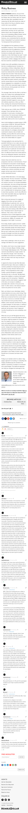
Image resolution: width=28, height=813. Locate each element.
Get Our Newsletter (6, 782)
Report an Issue (5, 792)
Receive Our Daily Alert (7, 784)
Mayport (21, 374)
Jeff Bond (3, 498)
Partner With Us (10, 805)
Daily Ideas (24, 379)
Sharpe (16, 59)
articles (3, 387)
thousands (4, 220)
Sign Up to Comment (6, 787)
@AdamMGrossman (6, 385)
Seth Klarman (12, 250)
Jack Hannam (4, 515)
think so (23, 229)
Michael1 (5, 692)
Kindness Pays (8, 401)
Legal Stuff (3, 805)
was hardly (7, 141)
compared (8, 83)
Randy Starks (6, 587)
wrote (20, 122)
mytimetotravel (5, 560)
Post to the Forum (6, 789)
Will (4, 646)
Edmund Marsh (5, 740)
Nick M (3, 435)
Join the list (11, 394)
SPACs (12, 218)
